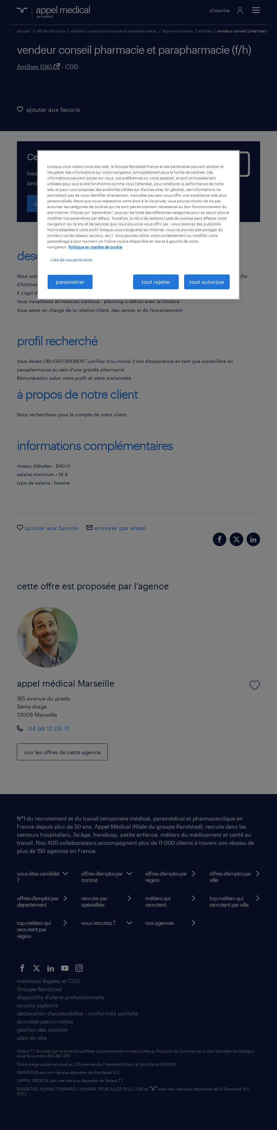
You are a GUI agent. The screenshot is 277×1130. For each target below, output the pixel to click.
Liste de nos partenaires (71, 259)
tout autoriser (207, 281)
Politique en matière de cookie (95, 247)
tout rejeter (156, 281)
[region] (138, 225)
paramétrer (70, 281)
